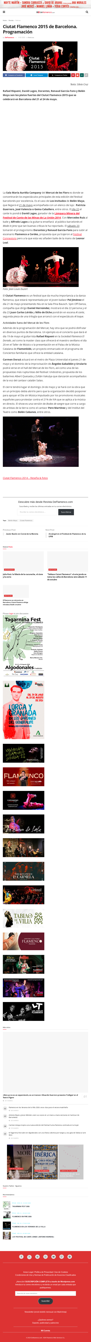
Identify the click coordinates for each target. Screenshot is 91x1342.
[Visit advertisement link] (45, 4)
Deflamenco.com (36, 1338)
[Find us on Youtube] (53, 1257)
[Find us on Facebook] (21, 1257)
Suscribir (45, 1301)
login (11, 614)
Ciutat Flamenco (26, 520)
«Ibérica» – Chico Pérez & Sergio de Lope (43, 1175)
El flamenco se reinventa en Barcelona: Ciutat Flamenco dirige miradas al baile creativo (15, 602)
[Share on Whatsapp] (82, 75)
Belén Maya (12, 520)
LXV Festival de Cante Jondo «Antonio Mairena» (33, 1237)
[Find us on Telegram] (69, 1257)
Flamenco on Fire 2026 (22, 1216)
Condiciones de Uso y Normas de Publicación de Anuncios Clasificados (45, 1275)
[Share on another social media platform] (86, 75)
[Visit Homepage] (45, 12)
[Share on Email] (77, 75)
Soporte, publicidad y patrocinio (45, 1323)
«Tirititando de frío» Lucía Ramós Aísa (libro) (69, 1175)
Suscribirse (66, 512)
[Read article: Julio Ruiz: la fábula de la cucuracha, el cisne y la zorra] (23, 561)
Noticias (18, 20)
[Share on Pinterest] (73, 75)
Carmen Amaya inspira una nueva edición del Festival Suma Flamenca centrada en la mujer (44, 1125)
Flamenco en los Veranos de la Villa (28, 1227)
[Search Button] (87, 12)
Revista (11, 20)
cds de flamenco (16, 1168)
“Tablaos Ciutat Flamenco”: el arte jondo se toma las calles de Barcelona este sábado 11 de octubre (67, 577)
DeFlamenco (9, 37)
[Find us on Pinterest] (37, 1257)
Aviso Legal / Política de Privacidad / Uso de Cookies (45, 1272)
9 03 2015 (21, 37)
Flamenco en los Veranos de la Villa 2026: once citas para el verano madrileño (38, 1107)
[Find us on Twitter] (29, 1257)
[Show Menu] (4, 12)
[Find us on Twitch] (61, 1257)
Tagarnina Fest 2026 (21, 1206)
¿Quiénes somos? (45, 1320)
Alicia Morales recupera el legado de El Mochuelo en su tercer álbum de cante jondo (19, 1174)
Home (5, 20)
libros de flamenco (68, 1170)
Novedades (9, 569)
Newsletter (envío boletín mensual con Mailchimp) (45, 1312)
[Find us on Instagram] (45, 1257)
